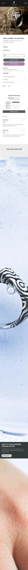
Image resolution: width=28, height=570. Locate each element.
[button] (11, 33)
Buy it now (14, 63)
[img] (5, 119)
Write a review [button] (14, 111)
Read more (5, 73)
